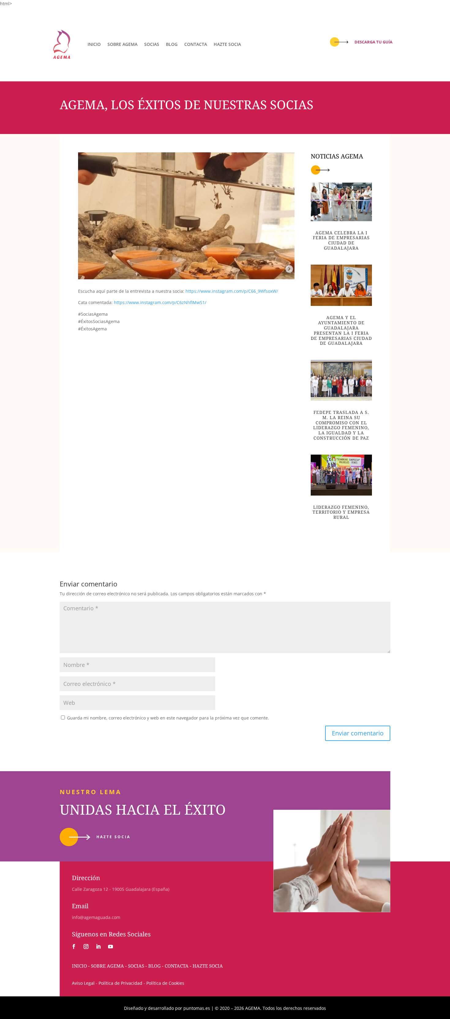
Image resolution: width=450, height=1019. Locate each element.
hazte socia (113, 836)
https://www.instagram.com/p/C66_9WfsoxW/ (232, 291)
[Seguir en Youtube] (110, 946)
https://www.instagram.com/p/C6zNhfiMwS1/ (160, 302)
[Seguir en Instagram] (86, 946)
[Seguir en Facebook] (74, 946)
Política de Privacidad (120, 983)
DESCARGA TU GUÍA (373, 42)
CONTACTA (195, 44)
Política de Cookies (164, 983)
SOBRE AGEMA (122, 44)
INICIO (94, 44)
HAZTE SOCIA (227, 44)
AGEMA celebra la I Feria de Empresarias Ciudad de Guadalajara (341, 240)
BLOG (172, 44)
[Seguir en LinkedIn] (98, 946)
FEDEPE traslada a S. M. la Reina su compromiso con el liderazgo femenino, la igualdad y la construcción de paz (341, 425)
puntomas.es (196, 1008)
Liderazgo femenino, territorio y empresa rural (341, 512)
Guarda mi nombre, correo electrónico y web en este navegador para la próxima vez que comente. (168, 718)
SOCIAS (151, 44)
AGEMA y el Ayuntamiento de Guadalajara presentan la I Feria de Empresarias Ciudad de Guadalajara (341, 330)
